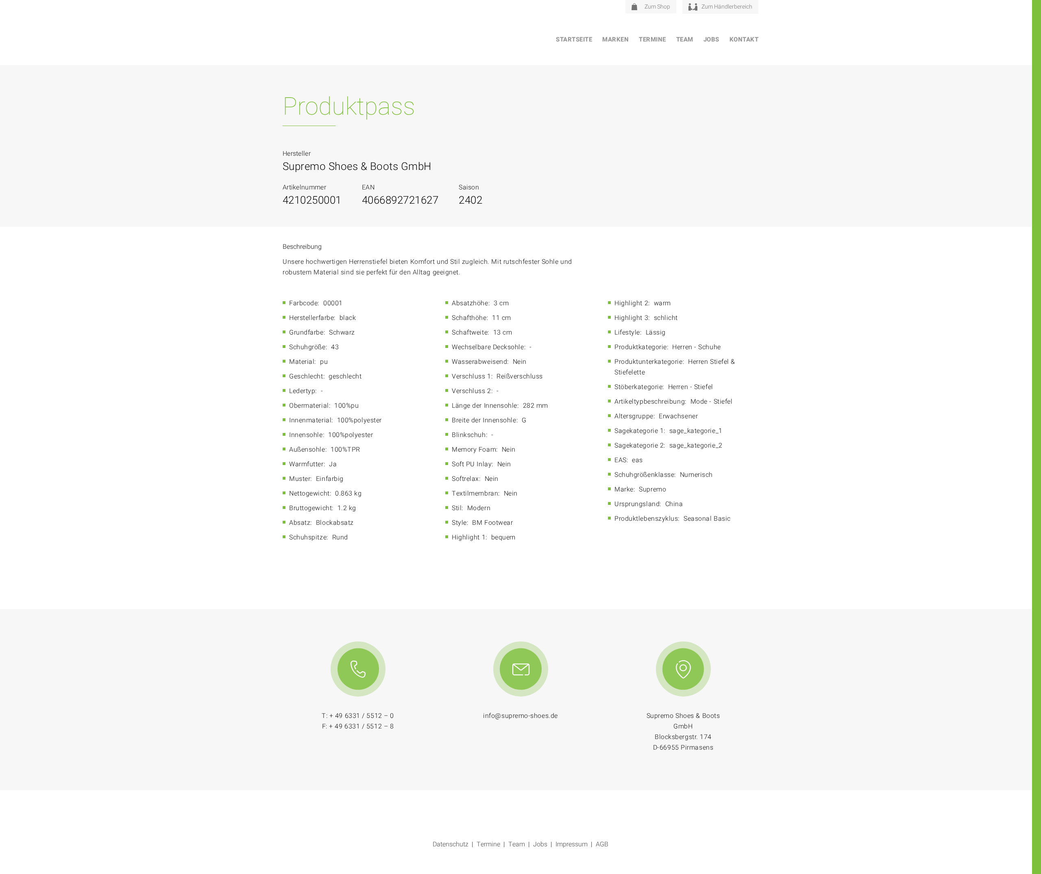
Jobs (711, 39)
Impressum (571, 844)
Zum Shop (657, 6)
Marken (615, 39)
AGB (602, 844)
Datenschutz (450, 844)
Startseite (574, 39)
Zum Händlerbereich (726, 6)
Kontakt (744, 39)
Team (684, 39)
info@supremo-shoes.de (520, 716)
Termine (652, 39)
